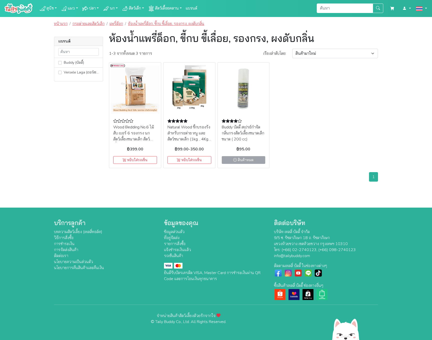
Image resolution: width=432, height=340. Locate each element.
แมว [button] (71, 8)
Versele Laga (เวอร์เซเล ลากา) (83, 72)
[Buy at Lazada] (294, 294)
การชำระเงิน (64, 244)
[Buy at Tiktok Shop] (308, 294)
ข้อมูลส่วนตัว (174, 232)
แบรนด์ (191, 8)
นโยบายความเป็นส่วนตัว (73, 262)
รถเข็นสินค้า (173, 256)
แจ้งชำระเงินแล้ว (177, 250)
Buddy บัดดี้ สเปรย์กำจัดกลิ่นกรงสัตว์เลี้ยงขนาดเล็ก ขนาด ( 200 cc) (243, 133)
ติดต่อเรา (61, 256)
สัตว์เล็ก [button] (135, 8)
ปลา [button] (92, 8)
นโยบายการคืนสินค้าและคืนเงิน (79, 268)
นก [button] (112, 8)
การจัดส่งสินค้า (66, 250)
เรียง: (274, 53)
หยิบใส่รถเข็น (137, 160)
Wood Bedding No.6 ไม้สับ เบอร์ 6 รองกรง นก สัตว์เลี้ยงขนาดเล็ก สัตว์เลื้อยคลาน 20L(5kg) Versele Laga (133, 139)
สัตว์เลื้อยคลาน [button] (167, 8)
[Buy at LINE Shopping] (322, 294)
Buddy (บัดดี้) (73, 62)
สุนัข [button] (50, 8)
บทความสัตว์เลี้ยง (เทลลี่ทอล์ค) (78, 232)
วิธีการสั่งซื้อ (64, 238)
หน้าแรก (61, 23)
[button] (406, 8)
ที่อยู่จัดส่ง (172, 238)
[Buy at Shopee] (280, 294)
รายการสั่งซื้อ (175, 244)
